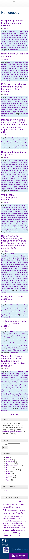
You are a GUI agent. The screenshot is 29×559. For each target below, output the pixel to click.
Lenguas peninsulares (12, 527)
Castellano (16, 97)
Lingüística (14, 536)
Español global (22, 66)
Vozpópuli (4, 408)
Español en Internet (8, 66)
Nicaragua (24, 144)
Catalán (6, 509)
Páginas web (10, 464)
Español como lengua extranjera (14, 212)
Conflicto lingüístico (14, 510)
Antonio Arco (22, 254)
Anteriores (14, 414)
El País (12, 64)
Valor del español (7, 43)
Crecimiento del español (9, 164)
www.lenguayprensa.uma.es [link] (11, 432)
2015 (15, 502)
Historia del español (14, 338)
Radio (8, 472)
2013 (9, 502)
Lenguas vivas (22, 344)
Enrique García (6, 336)
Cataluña (14, 256)
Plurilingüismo (15, 282)
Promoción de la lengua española (14, 402)
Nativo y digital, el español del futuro (14, 55)
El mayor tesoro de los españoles (12, 297)
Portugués (24, 282)
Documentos (10, 462)
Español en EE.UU (13, 386)
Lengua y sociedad (13, 313)
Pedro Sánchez (6, 110)
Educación (24, 334)
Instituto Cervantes (20, 101)
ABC (14, 31)
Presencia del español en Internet (14, 71)
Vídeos (8, 480)
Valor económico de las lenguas (12, 76)
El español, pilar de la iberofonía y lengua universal (12, 23)
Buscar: (5, 445)
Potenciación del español (19, 400)
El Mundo (24, 97)
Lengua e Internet (14, 70)
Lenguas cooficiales (8, 525)
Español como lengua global (17, 99)
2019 (10, 31)
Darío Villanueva (7, 260)
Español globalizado (8, 68)
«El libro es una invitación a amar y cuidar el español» (14, 323)
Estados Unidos (12, 174)
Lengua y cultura (18, 103)
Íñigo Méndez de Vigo (14, 394)
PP (15, 110)
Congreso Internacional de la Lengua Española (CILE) (14, 34)
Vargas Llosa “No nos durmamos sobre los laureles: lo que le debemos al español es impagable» (13, 360)
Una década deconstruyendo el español (10, 197)
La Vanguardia (17, 142)
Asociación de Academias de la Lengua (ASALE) (14, 373)
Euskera (12, 516)
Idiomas (3, 182)
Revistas (8, 474)
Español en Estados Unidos (18, 388)
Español (3, 99)
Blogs (7, 458)
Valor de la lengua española (17, 41)
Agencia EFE (13, 504)
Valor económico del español (14, 77)
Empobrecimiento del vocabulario (14, 268)
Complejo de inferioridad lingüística (14, 258)
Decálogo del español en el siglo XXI (14, 153)
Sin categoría (10, 476)
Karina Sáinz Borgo (15, 396)
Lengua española (6, 103)
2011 (7, 502)
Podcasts (9, 468)
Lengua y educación (14, 342)
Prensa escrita (13, 50)
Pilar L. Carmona (13, 346)
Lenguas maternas (8, 344)
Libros (3, 346)
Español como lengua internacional (14, 215)
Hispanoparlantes (6, 274)
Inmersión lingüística (13, 518)
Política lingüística (17, 538)
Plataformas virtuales (12, 466)
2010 (3, 502)
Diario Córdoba (14, 334)
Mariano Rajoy (15, 105)
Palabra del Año (15, 280)
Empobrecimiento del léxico (17, 266)
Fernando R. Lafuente (18, 178)
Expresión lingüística (14, 270)
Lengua (13, 521)
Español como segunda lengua (16, 170)
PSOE (21, 110)
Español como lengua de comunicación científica (14, 210)
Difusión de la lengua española (11, 307)
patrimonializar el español (17, 107)
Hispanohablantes (7, 180)
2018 (9, 138)
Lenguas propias (21, 527)
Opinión (3, 315)
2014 (12, 502)
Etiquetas (9, 491)
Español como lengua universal (14, 36)
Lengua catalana (21, 521)
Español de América (9, 172)
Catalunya (24, 256)
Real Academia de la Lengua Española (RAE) (14, 111)
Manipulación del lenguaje (11, 278)
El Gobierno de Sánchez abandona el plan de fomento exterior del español (13, 88)
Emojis (3, 262)
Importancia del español (19, 392)
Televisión (9, 478)
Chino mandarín (14, 376)
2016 (17, 502)
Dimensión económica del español (14, 206)
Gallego (17, 516)
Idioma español (6, 101)
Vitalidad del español (20, 350)
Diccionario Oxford (21, 260)
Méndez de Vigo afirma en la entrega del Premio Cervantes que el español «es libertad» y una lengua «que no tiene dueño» (14, 125)
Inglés (23, 274)
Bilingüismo (21, 504)
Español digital (22, 64)
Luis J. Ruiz (19, 224)
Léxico (19, 536)
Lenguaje (14, 523)
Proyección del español (9, 187)
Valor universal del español (17, 48)
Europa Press (18, 140)
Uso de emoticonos (12, 286)
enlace (6, 28)
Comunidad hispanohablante (18, 378)
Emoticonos (11, 262)
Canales (8, 460)
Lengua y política (6, 533)
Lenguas (24, 184)
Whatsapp (4, 290)
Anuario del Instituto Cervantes (14, 161)
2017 (10, 205)
